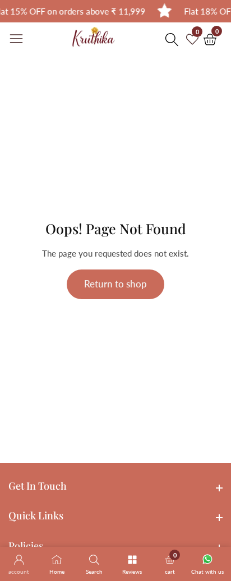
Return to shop (115, 284)
